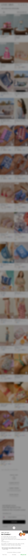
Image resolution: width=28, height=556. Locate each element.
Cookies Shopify (5, 549)
